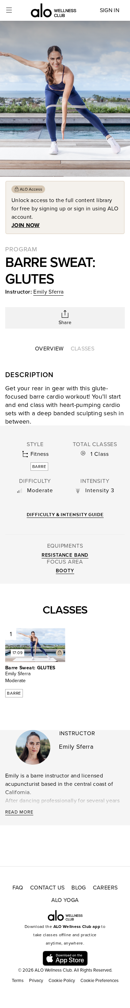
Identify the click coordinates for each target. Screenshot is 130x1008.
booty (65, 571)
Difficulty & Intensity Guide (65, 515)
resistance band (65, 555)
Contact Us (47, 887)
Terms (18, 980)
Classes (82, 348)
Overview (49, 348)
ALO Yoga (65, 900)
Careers (105, 887)
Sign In (109, 10)
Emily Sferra (48, 291)
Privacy (36, 980)
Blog (78, 887)
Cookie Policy (62, 980)
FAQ (17, 887)
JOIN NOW (25, 225)
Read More (19, 812)
